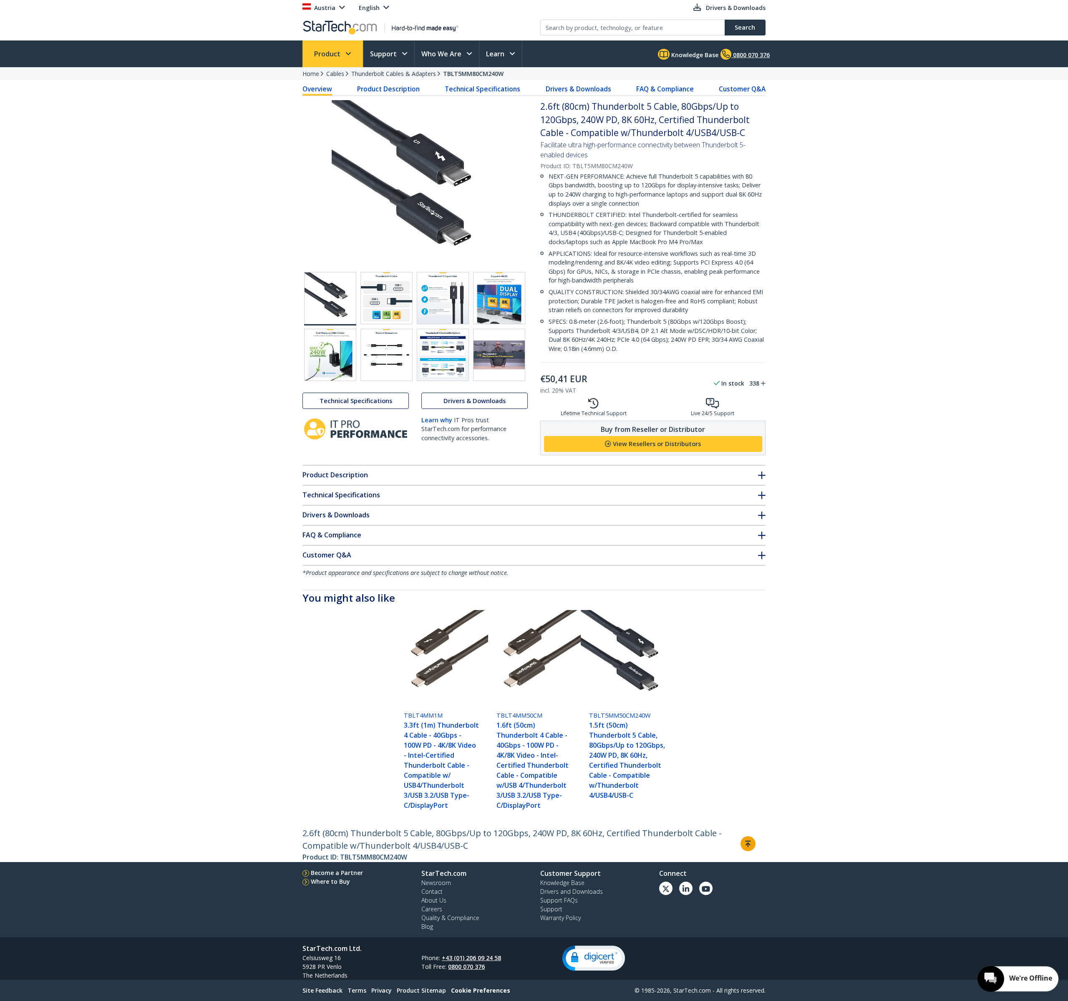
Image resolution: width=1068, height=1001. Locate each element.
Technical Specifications (482, 88)
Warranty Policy (560, 918)
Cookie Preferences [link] (480, 990)
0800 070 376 (466, 967)
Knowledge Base (694, 55)
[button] (593, 958)
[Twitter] (666, 888)
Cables (335, 74)
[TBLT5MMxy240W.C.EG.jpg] (443, 298)
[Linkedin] (686, 888)
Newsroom (436, 883)
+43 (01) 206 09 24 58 (471, 958)
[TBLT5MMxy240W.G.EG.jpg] (443, 355)
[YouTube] (706, 888)
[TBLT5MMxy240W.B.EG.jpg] (386, 298)
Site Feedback (322, 990)
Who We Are (442, 53)
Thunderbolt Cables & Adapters (393, 74)
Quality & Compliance (450, 918)
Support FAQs (559, 900)
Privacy (381, 990)
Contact (432, 891)
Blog (427, 926)
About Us (433, 900)
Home (310, 74)
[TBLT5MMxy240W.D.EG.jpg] (499, 298)
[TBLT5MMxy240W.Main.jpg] (330, 298)
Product (328, 53)
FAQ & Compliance (665, 88)
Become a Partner (337, 873)
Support (384, 53)
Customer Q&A (742, 88)
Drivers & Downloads (578, 88)
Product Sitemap (421, 990)
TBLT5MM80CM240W (473, 74)
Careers (431, 909)
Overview (317, 88)
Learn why (436, 420)
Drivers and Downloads (571, 891)
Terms (357, 990)
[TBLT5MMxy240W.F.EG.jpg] (386, 355)
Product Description (388, 88)
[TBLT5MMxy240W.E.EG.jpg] (330, 355)
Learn (496, 53)
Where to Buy (330, 881)
